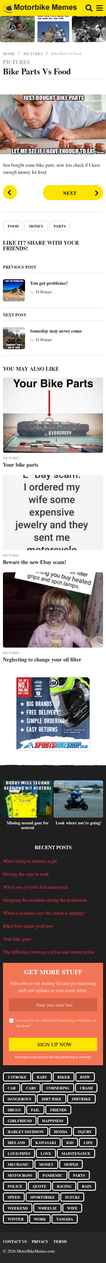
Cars (31, 1088)
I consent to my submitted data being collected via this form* (56, 1023)
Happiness (52, 1120)
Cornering (57, 1088)
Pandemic (52, 1175)
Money (36, 226)
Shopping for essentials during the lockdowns (45, 900)
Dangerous (19, 1099)
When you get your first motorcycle (35, 887)
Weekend (18, 1208)
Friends (58, 1109)
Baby (42, 1077)
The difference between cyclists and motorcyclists (49, 952)
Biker (63, 1077)
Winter (16, 1219)
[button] (89, 8)
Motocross (20, 1175)
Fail (35, 1109)
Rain (86, 1186)
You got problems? (49, 283)
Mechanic (18, 1164)
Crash (86, 1088)
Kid (69, 1142)
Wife (72, 1208)
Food (13, 226)
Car (12, 1088)
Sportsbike (42, 1197)
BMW (85, 1077)
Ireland (16, 1142)
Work (40, 1219)
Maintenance (76, 1153)
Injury (85, 1131)
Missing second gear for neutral (28, 825)
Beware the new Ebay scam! (34, 562)
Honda (60, 1131)
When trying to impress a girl (30, 861)
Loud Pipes (19, 1153)
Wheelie (47, 1208)
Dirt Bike (52, 1099)
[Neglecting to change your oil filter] (53, 610)
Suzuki (72, 1197)
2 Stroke (17, 1077)
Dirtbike (81, 1099)
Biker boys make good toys (28, 926)
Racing (64, 1186)
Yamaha (64, 1219)
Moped (71, 1164)
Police (15, 1186)
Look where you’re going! (78, 823)
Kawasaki (45, 1142)
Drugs (14, 1109)
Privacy (40, 1241)
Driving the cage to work (26, 874)
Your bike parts (20, 464)
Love (46, 1153)
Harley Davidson (26, 1131)
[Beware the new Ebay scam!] (53, 512)
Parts (60, 226)
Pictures (16, 62)
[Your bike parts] (53, 415)
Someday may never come (56, 330)
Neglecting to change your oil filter (42, 659)
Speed (14, 1197)
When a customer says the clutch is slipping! (44, 913)
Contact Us (15, 1241)
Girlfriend (20, 1120)
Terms (60, 1241)
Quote (40, 1186)
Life (88, 1142)
